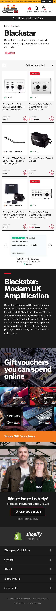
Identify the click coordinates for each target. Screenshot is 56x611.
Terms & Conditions (34, 603)
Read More (10, 53)
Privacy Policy (19, 603)
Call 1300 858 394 (30, 511)
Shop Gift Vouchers (19, 436)
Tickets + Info (46, 1)
